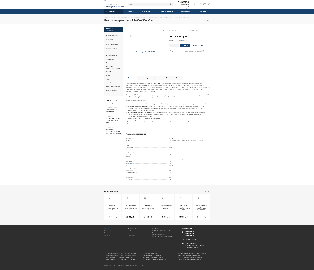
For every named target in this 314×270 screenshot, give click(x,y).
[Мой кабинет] (194, 4)
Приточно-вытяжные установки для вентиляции (120, 259)
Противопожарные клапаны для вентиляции (119, 257)
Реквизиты (131, 235)
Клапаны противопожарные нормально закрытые (121, 253)
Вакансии (131, 233)
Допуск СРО (107, 230)
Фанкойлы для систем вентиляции (152, 257)
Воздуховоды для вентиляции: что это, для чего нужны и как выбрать (113, 131)
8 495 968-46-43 (184, 4)
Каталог (106, 228)
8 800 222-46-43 (184, 1)
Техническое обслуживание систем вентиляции (162, 237)
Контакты (107, 235)
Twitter (204, 265)
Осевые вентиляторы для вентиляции (189, 259)
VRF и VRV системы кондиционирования (190, 257)
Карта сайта (107, 265)
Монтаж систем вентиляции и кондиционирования (161, 233)
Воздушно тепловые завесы (150, 253)
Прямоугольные (130, 163)
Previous (205, 191)
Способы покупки (109, 233)
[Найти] (171, 4)
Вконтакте (200, 265)
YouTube (208, 265)
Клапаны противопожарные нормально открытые (121, 255)
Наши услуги (156, 228)
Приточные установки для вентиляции (189, 255)
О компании (132, 228)
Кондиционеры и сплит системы (151, 255)
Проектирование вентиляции (161, 230)
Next (208, 191)
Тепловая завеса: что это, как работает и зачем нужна (113, 120)
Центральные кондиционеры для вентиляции (192, 253)
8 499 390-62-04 (184, 3)
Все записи (119, 101)
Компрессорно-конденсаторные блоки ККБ (154, 259)
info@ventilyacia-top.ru (184, 6)
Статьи (130, 230)
